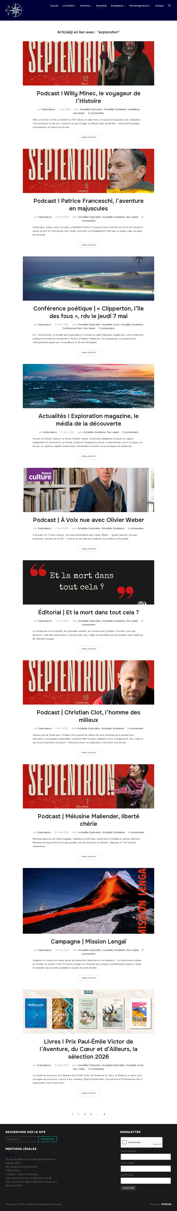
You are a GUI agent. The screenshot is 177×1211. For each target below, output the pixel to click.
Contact (159, 5)
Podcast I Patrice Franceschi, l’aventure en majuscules (88, 204)
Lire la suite (88, 137)
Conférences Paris (72, 328)
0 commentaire (96, 113)
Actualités (101, 5)
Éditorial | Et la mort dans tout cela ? (88, 612)
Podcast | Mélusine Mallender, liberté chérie (88, 820)
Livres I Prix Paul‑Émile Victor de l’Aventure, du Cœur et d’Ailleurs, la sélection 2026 (88, 1049)
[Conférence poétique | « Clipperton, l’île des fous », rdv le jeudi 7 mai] (88, 258)
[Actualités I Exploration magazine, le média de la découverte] (88, 365)
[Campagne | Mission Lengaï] (88, 869)
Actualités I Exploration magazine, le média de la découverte (88, 419)
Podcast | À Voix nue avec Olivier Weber (88, 520)
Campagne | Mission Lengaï (88, 941)
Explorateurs (48, 109)
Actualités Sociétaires (115, 109)
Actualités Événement (89, 1065)
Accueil (54, 5)
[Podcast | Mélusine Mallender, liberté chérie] (88, 766)
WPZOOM (166, 1204)
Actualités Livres (110, 324)
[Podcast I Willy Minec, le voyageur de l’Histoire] (88, 43)
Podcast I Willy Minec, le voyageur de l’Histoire (88, 97)
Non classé (132, 217)
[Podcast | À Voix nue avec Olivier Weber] (88, 469)
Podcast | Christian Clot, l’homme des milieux (88, 716)
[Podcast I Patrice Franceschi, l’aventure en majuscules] (88, 150)
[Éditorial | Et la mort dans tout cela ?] (88, 562)
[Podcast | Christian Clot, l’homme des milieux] (88, 662)
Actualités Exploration (91, 109)
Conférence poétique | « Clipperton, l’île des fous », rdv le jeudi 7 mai (88, 312)
